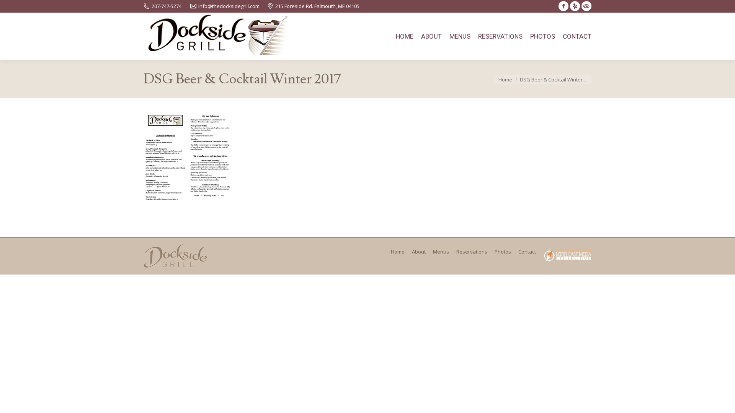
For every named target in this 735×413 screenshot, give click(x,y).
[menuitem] (404, 36)
